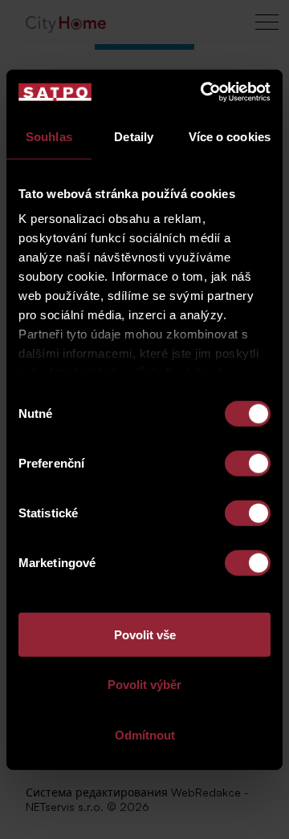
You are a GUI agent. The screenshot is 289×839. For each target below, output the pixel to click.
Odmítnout (145, 734)
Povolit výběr (144, 684)
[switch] (248, 463)
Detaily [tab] (133, 136)
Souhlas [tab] (49, 136)
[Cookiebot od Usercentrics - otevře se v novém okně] (204, 92)
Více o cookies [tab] (230, 136)
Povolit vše (145, 634)
